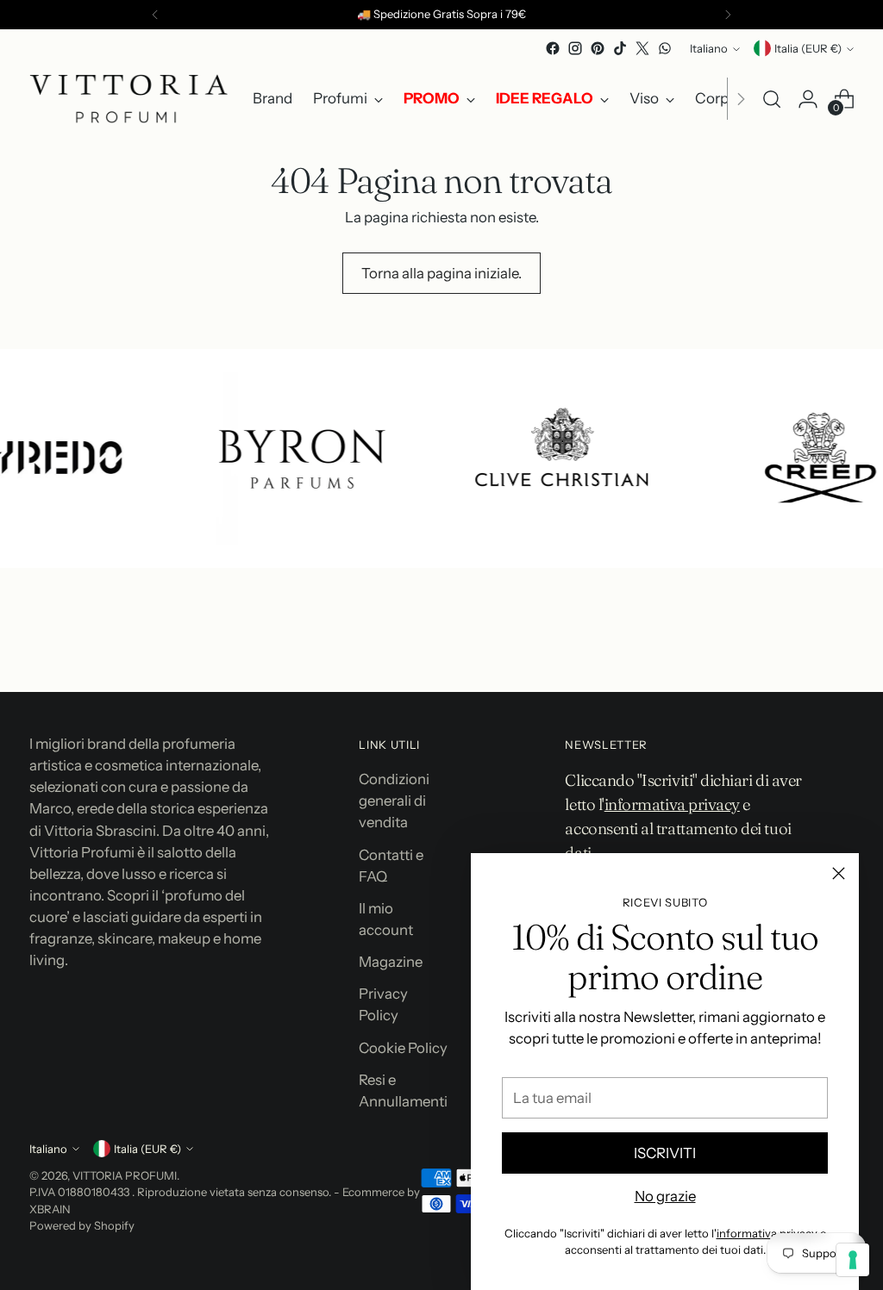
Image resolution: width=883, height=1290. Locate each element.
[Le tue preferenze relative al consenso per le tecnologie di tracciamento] (852, 1259)
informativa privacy (767, 1233)
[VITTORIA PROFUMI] (128, 98)
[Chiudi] (838, 873)
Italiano (709, 48)
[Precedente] (155, 14)
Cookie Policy (403, 1047)
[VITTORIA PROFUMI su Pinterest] (597, 48)
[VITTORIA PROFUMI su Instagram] (575, 48)
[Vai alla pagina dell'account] (808, 99)
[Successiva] (728, 14)
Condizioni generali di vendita (394, 800)
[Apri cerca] (772, 99)
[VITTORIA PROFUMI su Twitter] (642, 48)
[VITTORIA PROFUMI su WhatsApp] (665, 48)
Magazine (391, 961)
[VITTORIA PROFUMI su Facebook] (552, 48)
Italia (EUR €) (808, 48)
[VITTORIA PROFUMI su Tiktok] (620, 48)
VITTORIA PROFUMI (124, 1175)
